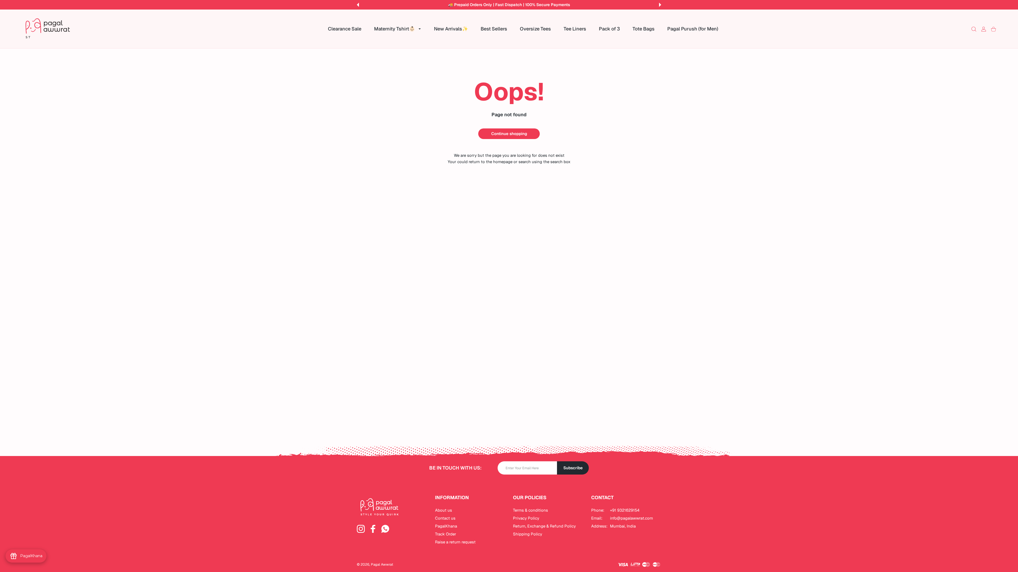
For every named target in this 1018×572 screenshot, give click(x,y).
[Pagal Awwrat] (47, 29)
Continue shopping (509, 133)
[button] (358, 5)
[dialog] (974, 29)
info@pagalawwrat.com (631, 518)
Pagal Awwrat (382, 564)
